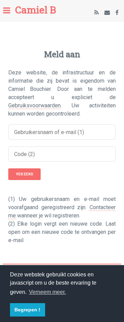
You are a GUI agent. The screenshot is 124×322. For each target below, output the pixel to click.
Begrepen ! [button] (27, 309)
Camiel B (35, 9)
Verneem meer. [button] (47, 292)
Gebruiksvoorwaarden (34, 105)
